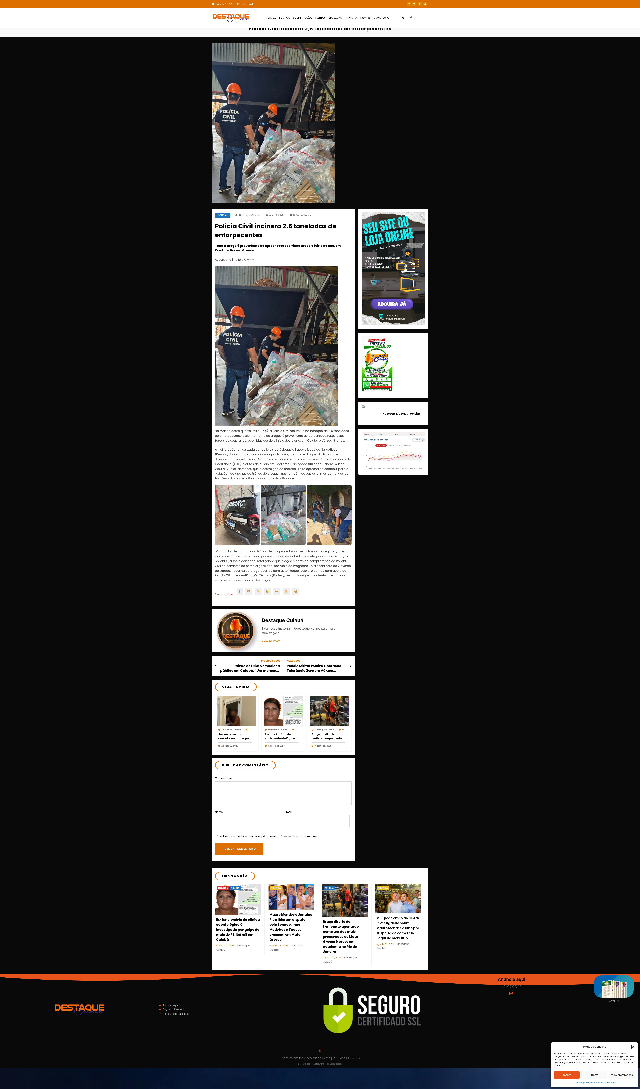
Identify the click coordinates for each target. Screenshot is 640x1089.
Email (288, 812)
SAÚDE (308, 17)
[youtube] (414, 4)
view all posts (271, 641)
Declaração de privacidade (589, 1082)
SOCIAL (297, 17)
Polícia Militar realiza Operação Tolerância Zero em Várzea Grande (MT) (314, 668)
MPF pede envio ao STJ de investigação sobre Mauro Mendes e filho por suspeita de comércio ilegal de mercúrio (398, 928)
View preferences (622, 1075)
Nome (219, 812)
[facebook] (240, 591)
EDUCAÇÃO (335, 17)
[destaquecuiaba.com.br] (215, 26)
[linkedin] (276, 591)
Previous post (270, 660)
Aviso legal (610, 1082)
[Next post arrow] (351, 666)
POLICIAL (271, 17)
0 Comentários (302, 215)
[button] (633, 1046)
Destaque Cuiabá (249, 215)
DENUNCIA (223, 888)
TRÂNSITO (351, 17)
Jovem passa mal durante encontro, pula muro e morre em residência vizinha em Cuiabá (235, 736)
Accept (567, 1075)
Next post (293, 660)
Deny (594, 1075)
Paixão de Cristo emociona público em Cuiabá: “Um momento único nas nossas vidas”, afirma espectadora (250, 668)
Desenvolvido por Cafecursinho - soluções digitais (320, 1064)
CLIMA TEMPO (381, 17)
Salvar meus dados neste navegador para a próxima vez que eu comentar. (269, 836)
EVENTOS (321, 17)
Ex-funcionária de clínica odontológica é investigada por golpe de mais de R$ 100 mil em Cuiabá (281, 736)
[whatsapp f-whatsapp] (420, 4)
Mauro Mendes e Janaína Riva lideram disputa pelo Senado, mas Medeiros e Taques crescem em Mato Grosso (291, 927)
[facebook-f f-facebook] (409, 4)
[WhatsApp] (258, 591)
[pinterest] (286, 591)
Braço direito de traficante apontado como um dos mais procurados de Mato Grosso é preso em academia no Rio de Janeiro (327, 736)
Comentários (223, 778)
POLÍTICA (284, 17)
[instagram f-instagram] (425, 4)
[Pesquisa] (403, 18)
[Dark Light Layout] (410, 18)
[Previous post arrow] (216, 666)
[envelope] (248, 591)
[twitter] (267, 591)
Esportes (365, 17)
